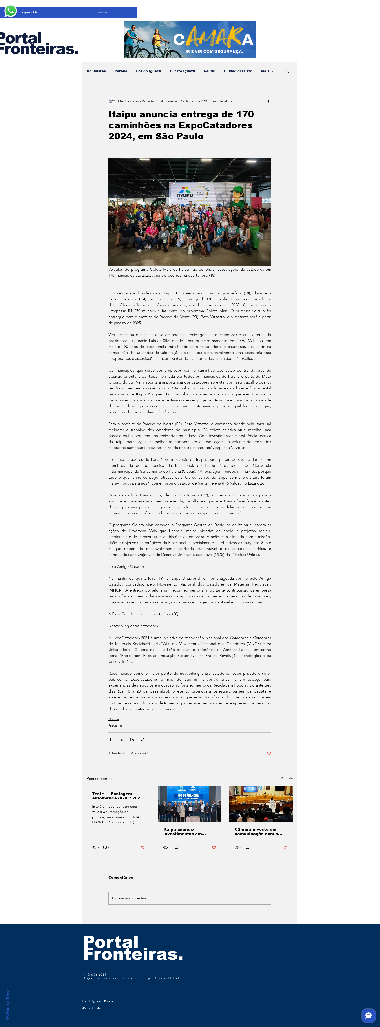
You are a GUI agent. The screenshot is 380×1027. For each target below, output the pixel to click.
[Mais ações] (268, 101)
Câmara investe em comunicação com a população (256, 831)
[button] (287, 71)
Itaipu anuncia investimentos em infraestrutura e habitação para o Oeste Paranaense (188, 831)
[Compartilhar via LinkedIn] (132, 740)
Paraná (121, 71)
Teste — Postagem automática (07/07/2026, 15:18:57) (118, 796)
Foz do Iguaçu (148, 71)
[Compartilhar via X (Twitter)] (121, 740)
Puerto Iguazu (182, 71)
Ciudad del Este (238, 71)
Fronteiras (115, 726)
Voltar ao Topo (7, 1005)
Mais (265, 71)
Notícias (113, 719)
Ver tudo (287, 778)
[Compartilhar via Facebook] (110, 740)
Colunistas (96, 71)
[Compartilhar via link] (143, 740)
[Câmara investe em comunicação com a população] (261, 804)
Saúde (209, 71)
